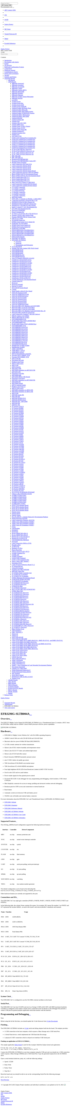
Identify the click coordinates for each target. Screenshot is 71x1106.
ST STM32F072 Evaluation (20, 581)
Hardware (18, 243)
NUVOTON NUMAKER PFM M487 (23, 492)
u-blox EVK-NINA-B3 (19, 653)
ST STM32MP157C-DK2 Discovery (23, 625)
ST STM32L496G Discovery (20, 622)
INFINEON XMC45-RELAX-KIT (22, 677)
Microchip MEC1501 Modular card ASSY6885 (26, 306)
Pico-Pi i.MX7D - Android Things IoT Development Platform (30, 517)
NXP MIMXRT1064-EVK (20, 337)
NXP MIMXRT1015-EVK (20, 329)
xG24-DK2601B (17, 246)
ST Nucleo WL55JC (18, 490)
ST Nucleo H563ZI (17, 454)
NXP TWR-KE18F (17, 637)
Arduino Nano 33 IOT (18, 128)
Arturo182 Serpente (17, 568)
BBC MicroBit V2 (17, 157)
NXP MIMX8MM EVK (19, 319)
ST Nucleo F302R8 (17, 419)
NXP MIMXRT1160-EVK (20, 339)
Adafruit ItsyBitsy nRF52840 (20, 116)
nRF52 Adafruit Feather (19, 385)
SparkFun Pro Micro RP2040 (20, 569)
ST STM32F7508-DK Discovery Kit (23, 604)
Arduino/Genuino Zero (18, 133)
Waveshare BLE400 (18, 360)
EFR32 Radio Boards (18, 236)
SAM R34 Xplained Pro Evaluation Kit (23, 148)
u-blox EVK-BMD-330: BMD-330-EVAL (24, 642)
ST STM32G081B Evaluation (20, 611)
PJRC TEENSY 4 (17, 632)
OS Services (8, 65)
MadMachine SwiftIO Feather (20, 345)
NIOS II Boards (12, 685)
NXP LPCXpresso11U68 (19, 293)
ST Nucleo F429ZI (17, 434)
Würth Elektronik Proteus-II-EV (21, 670)
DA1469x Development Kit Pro (21, 208)
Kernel (6, 63)
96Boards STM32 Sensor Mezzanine (22, 96)
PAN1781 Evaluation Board (20, 508)
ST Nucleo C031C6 (18, 406)
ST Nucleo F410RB (18, 428)
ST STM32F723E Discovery (20, 601)
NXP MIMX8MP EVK (19, 322)
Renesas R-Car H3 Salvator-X (21, 536)
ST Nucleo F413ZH (18, 433)
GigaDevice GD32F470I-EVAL (21, 276)
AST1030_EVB (16, 136)
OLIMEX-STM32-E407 (19, 495)
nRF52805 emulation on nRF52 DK (22, 390)
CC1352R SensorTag (18, 190)
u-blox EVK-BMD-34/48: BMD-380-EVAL (25, 649)
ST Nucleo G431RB (18, 451)
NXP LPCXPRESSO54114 (20, 296)
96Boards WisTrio (17, 98)
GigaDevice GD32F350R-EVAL (21, 266)
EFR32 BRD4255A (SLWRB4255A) (23, 235)
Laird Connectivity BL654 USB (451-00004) (25, 172)
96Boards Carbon (17, 88)
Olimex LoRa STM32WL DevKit (22, 494)
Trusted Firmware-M (10, 34)
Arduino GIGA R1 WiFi (19, 123)
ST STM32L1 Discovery (19, 619)
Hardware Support (9, 70)
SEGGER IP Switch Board (20, 288)
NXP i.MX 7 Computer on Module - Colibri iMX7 (27, 199)
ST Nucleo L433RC (18, 475)
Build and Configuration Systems (14, 67)
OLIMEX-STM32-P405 (19, 502)
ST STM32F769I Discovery (20, 606)
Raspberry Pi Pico (17, 548)
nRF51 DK (15, 365)
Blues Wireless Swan (18, 629)
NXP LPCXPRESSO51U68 (20, 294)
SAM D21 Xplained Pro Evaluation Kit (23, 141)
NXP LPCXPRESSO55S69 (20, 304)
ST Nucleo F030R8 (17, 408)
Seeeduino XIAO (17, 563)
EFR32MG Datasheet (10, 805)
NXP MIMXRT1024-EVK (20, 332)
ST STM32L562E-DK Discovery (22, 624)
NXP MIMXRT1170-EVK (20, 340)
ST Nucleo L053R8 (17, 467)
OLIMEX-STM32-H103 (19, 497)
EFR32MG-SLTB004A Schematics (14, 818)
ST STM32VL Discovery (19, 627)
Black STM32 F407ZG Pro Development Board (26, 176)
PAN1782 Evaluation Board (20, 510)
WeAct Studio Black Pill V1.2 (20, 177)
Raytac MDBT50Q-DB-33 (20, 533)
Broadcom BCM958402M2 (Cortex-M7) (24, 161)
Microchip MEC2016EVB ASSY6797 (23, 312)
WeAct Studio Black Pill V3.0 (20, 179)
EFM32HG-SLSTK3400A (20, 223)
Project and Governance (11, 73)
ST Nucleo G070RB (18, 446)
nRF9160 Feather (17, 197)
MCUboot (7, 29)
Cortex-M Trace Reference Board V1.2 (23, 564)
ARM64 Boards (13, 680)
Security (6, 75)
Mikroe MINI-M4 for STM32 (20, 317)
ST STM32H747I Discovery (20, 616)
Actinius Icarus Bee (17, 103)
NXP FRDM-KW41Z (18, 256)
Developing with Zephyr (11, 62)
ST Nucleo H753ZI (17, 461)
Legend (14, 289)
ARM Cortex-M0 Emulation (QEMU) (23, 522)
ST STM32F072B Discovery (20, 583)
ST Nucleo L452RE (18, 477)
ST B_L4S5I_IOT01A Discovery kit (22, 152)
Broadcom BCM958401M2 (20, 159)
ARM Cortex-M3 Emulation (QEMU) (23, 523)
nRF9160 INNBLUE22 (19, 400)
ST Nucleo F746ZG (18, 439)
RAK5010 (15, 531)
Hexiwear (15, 283)
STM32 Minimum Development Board (23, 578)
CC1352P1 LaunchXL (18, 187)
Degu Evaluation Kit (18, 212)
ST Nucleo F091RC (18, 414)
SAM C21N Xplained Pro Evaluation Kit (24, 138)
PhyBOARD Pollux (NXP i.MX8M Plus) (24, 324)
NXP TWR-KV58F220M (19, 639)
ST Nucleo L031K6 (18, 466)
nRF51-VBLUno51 (17, 363)
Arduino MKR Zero (18, 124)
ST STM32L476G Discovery (20, 620)
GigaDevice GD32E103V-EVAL (21, 261)
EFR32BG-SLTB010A (19, 238)
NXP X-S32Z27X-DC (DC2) (20, 551)
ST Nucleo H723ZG (18, 456)
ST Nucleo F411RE (17, 429)
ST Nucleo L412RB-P (18, 472)
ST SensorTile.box (17, 566)
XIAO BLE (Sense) (18, 675)
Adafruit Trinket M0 (18, 119)
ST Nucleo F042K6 (17, 411)
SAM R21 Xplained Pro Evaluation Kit (23, 146)
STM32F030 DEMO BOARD (21, 579)
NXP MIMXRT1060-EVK (20, 335)
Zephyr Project (8, 24)
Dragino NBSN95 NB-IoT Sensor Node (24, 217)
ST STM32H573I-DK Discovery (21, 612)
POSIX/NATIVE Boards (15, 688)
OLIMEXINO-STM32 (18, 503)
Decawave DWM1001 (18, 210)
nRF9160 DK (16, 403)
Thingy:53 (15, 635)
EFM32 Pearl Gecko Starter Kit (21, 225)
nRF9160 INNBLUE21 (19, 398)
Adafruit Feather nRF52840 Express (22, 111)
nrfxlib (6, 19)
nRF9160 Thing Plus (18, 571)
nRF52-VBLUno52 (17, 388)
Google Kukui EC (17, 281)
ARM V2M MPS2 (17, 349)
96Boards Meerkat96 (18, 91)
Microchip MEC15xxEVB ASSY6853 (23, 307)
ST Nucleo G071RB (18, 447)
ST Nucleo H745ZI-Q (18, 459)
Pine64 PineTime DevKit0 (19, 518)
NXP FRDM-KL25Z (18, 255)
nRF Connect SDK (10, 10)
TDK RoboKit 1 (17, 630)
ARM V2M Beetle (17, 660)
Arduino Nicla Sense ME (19, 129)
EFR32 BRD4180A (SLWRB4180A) (23, 232)
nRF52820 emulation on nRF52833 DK (23, 370)
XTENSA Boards (13, 686)
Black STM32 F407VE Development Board (25, 174)
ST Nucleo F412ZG (18, 431)
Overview (18, 241)
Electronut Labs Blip (18, 373)
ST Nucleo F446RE (18, 436)
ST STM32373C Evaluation (20, 576)
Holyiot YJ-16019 (17, 286)
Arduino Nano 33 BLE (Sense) (21, 126)
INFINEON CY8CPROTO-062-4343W (24, 205)
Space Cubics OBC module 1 (20, 561)
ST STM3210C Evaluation (20, 574)
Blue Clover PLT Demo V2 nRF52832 (23, 182)
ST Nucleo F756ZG (18, 441)
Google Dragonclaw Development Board (24, 279)
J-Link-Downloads (52, 1021)
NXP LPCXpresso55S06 (19, 297)
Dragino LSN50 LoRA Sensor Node (22, 215)
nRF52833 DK (16, 372)
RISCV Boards (12, 690)
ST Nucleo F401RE (18, 426)
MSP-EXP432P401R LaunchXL (21, 354)
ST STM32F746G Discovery (20, 602)
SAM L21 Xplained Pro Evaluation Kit (23, 144)
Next (2, 1080)
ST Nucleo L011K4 (17, 464)
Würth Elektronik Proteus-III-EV (21, 672)
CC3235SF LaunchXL (18, 195)
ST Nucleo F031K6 (17, 410)
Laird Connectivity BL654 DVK (21, 169)
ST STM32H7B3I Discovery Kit (21, 617)
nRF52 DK (15, 393)
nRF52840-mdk (16, 375)
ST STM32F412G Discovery (20, 594)
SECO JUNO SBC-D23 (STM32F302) (23, 589)
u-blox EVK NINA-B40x (19, 655)
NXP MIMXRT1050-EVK (20, 334)
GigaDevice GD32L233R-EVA (21, 278)
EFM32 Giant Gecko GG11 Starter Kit (23, 222)
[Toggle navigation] (13, 7)
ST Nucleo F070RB (18, 413)
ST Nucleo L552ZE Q (18, 485)
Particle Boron (16, 513)
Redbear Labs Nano (18, 362)
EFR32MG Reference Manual (13, 808)
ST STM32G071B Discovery (20, 609)
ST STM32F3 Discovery (19, 588)
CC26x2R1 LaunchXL (18, 192)
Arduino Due (16, 121)
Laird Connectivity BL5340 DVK (22, 164)
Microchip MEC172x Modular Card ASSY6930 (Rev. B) (28, 311)
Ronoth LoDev (16, 545)
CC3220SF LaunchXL (18, 194)
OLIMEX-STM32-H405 (19, 499)
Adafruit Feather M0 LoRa (20, 110)
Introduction (8, 60)
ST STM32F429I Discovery (20, 596)
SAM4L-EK (15, 555)
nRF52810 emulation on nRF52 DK (22, 391)
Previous (6, 1080)
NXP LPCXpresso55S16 (19, 299)
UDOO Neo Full (17, 657)
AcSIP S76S (15, 546)
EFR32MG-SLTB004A (19, 240)
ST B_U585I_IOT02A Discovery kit (22, 154)
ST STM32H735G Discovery (20, 614)
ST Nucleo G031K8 (18, 444)
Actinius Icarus (16, 101)
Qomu (14, 527)
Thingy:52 (15, 634)
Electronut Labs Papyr (18, 378)
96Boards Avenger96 (18, 87)
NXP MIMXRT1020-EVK (20, 330)
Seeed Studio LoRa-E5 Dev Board (22, 291)
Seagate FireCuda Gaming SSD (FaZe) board (25, 248)
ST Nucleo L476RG (18, 479)
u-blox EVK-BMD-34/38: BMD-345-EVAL (25, 645)
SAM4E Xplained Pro (18, 553)
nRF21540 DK (16, 358)
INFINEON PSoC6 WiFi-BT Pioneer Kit (24, 204)
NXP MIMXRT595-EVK (19, 342)
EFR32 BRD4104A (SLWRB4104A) (23, 230)
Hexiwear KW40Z (17, 284)
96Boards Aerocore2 (18, 83)
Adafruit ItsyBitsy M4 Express (21, 115)
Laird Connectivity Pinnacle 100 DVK (23, 520)
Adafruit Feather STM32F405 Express (23, 113)
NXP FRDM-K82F (17, 253)
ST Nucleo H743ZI (17, 457)
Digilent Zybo (16, 678)
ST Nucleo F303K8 (17, 421)
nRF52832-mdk (16, 368)
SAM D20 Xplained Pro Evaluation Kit (23, 139)
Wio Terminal (16, 673)
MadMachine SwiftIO (18, 347)
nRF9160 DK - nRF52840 (19, 401)
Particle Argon (16, 512)
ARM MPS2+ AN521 (18, 350)
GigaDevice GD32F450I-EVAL (21, 271)
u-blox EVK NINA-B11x (19, 652)
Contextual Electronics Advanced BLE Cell (24, 200)
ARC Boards (12, 681)
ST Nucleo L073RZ (18, 469)
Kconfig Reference (10, 43)
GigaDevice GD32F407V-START (22, 269)
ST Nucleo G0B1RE (18, 449)
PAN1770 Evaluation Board (20, 505)
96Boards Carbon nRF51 (19, 90)
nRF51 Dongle (16, 367)
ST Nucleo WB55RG (18, 489)
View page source (9, 707)
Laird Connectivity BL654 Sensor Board (24, 171)
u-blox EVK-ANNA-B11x (20, 650)
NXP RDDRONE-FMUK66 (20, 540)
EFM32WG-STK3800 (18, 228)
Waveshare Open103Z (18, 667)
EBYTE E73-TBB (17, 218)
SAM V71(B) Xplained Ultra (20, 560)
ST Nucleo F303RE (18, 423)
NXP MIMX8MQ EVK (19, 325)
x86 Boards (11, 80)
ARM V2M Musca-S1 (18, 663)
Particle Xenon (16, 515)
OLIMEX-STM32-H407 (19, 500)
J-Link (26, 1028)
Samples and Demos (10, 77)
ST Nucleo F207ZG (18, 418)
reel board (15, 541)
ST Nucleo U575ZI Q (18, 487)
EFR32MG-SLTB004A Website (13, 811)
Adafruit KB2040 (17, 118)
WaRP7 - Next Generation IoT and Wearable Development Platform (32, 665)
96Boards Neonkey (17, 93)
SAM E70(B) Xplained (19, 558)
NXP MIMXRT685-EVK (19, 344)
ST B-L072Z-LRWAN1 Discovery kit (23, 151)
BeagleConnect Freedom (19, 162)
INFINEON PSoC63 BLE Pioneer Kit (23, 202)
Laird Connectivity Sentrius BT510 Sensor (24, 184)
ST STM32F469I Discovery (20, 597)
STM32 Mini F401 (17, 591)
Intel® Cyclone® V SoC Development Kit (24, 207)
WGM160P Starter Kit (18, 220)
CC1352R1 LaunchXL (18, 189)
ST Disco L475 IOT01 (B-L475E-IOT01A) (25, 213)
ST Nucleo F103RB (18, 416)
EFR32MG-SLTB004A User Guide (15, 814)
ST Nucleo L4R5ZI (17, 484)
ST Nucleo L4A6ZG (18, 482)
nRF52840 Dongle (17, 383)
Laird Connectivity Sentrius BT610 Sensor (24, 185)
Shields (10, 693)
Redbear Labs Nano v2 (18, 386)
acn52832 (15, 100)
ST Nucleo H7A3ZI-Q (18, 462)
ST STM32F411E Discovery (20, 592)
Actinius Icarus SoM (18, 105)
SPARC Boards (12, 691)
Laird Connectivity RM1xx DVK (21, 543)
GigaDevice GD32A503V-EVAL (22, 260)
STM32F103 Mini (17, 586)
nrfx (5, 15)
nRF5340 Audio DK (18, 395)
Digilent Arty (16, 134)
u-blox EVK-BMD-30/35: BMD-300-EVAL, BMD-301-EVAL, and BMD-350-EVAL (37, 640)
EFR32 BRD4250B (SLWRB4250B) (23, 233)
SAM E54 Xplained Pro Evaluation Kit (23, 143)
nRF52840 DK (16, 382)
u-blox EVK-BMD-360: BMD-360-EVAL (24, 647)
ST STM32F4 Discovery (19, 599)
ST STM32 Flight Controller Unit (22, 573)
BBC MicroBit (16, 156)
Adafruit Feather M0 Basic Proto (21, 108)
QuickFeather (16, 528)
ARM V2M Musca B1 (18, 662)
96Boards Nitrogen (17, 95)
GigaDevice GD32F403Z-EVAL (21, 268)
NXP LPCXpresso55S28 (19, 301)
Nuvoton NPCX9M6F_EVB (20, 357)
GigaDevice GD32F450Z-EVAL (21, 274)
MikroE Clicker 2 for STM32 (20, 316)
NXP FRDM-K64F (17, 251)
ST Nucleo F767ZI (17, 442)
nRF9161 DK (16, 405)
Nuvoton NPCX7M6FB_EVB (21, 355)
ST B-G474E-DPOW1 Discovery (22, 149)
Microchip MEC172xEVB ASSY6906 (23, 309)
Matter (6, 38)
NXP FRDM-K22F (17, 250)
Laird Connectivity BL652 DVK (21, 166)
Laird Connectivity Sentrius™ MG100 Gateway (26, 314)
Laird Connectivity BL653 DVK (21, 167)
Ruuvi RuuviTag (17, 550)
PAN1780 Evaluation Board (20, 507)
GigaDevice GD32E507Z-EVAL (21, 265)
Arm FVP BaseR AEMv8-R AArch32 (23, 258)
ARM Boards (12, 82)
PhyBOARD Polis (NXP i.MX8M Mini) (24, 321)
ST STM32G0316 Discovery (20, 607)
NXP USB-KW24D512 (19, 658)
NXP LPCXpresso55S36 (19, 302)
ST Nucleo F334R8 (17, 424)
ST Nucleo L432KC (18, 474)
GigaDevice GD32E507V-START (22, 263)
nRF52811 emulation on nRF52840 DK (23, 380)
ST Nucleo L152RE (18, 471)
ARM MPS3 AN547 (18, 352)
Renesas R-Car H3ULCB (19, 538)
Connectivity (8, 68)
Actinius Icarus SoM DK (19, 106)
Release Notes (8, 695)
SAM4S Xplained (17, 556)
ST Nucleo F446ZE (17, 438)
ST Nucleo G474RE (18, 452)
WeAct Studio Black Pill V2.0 (20, 180)
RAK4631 (15, 530)
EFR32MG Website (10, 802)
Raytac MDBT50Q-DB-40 (20, 535)
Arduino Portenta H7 (18, 131)
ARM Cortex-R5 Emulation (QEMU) (23, 525)
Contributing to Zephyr (11, 72)
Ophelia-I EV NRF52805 (19, 668)
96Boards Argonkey (18, 85)
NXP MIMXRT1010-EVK (20, 327)
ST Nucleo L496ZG (18, 480)
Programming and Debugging (24, 245)
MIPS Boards (12, 683)
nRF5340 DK (16, 396)
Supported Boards (9, 78)
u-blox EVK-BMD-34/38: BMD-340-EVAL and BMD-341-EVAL (31, 644)
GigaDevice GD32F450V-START (22, 273)
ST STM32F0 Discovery (19, 584)
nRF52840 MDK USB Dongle (21, 377)
